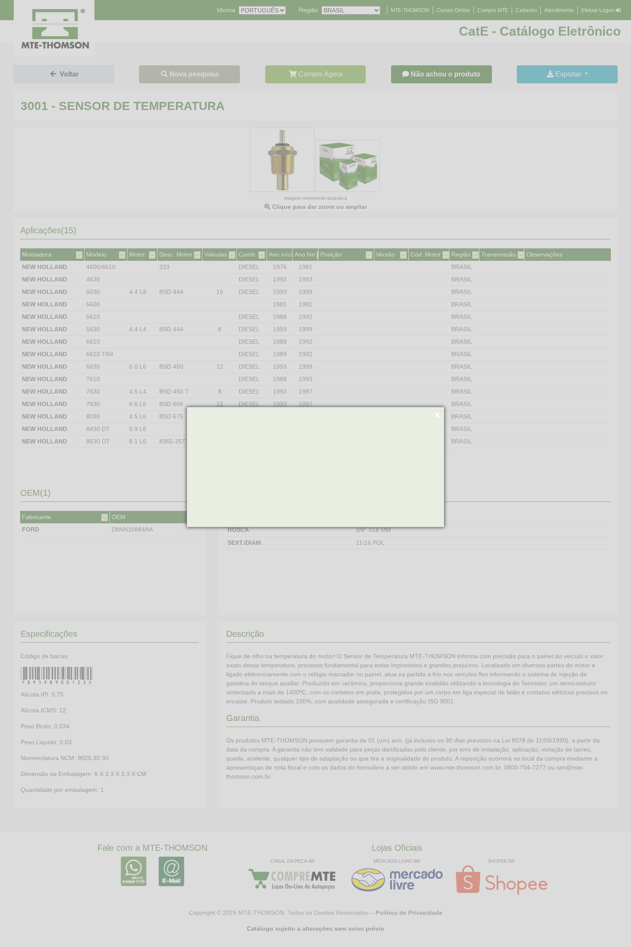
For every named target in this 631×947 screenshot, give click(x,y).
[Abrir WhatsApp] (609, 925)
